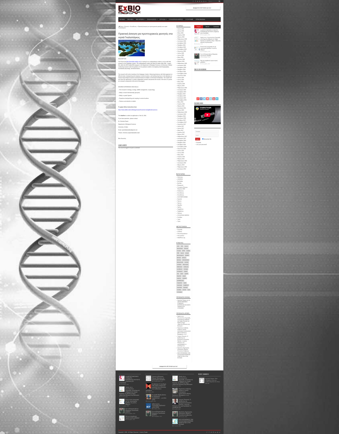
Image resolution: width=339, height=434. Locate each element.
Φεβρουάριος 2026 (182, 39)
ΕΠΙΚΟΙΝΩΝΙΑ (200, 19)
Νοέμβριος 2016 (181, 142)
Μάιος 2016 (180, 154)
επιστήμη (186, 269)
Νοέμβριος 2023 (181, 93)
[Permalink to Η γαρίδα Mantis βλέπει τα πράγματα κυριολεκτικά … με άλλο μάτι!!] (148, 399)
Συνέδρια (179, 217)
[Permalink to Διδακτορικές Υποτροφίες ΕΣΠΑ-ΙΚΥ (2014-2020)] (148, 408)
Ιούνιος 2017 (180, 128)
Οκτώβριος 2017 (181, 120)
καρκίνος (179, 278)
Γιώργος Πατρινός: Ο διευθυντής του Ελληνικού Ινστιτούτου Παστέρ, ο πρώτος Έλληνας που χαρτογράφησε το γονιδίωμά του (183, 341)
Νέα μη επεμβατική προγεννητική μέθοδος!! (132, 417)
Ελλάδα (188, 250)
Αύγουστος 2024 (181, 75)
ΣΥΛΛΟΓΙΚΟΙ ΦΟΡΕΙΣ (176, 19)
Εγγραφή (179, 229)
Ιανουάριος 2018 (181, 118)
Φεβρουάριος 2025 (182, 63)
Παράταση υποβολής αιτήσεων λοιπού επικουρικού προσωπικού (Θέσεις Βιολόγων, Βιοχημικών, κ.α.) (184, 331)
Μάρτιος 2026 (180, 37)
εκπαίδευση (179, 269)
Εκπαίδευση (180, 193)
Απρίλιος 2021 (181, 104)
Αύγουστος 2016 (181, 148)
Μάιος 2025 (180, 57)
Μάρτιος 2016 (180, 158)
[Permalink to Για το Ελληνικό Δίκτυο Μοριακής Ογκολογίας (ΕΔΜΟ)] (197, 58)
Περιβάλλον (180, 209)
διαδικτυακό (179, 266)
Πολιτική (179, 213)
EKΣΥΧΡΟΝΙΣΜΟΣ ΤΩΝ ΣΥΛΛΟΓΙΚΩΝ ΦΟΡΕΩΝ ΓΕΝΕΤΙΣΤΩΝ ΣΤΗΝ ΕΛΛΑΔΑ (186, 422)
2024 (178, 246)
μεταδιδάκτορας (180, 280)
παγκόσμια (179, 285)
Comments (216, 26)
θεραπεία (179, 276)
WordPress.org (181, 237)
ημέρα (181, 273)
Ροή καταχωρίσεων (182, 233)
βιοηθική (187, 255)
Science (186, 246)
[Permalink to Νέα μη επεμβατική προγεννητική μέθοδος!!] (197, 64)
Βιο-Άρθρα (140, 19)
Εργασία (162, 19)
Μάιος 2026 (180, 33)
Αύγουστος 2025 (181, 51)
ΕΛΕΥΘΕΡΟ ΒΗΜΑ (182, 197)
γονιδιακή (179, 264)
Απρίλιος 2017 (181, 132)
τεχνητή (184, 289)
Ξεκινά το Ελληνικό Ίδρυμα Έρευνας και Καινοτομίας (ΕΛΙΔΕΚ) (158, 378)
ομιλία (185, 282)
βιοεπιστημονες (180, 255)
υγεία (189, 289)
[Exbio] (129, 13)
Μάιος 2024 (180, 81)
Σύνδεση (179, 231)
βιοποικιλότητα (186, 259)
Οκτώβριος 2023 (181, 96)
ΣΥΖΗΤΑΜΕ (189, 19)
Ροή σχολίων (180, 235)
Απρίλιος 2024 (181, 83)
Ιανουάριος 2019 (181, 114)
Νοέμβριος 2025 (181, 45)
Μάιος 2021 (180, 102)
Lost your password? (201, 144)
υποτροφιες (179, 292)
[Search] (219, 1)
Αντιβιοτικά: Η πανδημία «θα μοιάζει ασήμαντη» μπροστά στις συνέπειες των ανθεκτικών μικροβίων (156, 387)
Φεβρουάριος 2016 (182, 160)
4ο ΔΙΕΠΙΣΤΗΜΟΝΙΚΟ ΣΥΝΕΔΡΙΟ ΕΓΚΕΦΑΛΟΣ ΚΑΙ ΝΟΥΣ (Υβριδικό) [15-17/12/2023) (209, 31)
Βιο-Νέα (130, 19)
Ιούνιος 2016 (180, 152)
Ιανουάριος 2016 (181, 162)
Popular (199, 26)
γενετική (186, 262)
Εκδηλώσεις (151, 19)
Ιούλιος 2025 (180, 53)
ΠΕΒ (178, 253)
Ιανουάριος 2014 (181, 169)
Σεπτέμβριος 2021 (182, 100)
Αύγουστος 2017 (181, 124)
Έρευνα (179, 201)
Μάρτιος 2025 (180, 61)
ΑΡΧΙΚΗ (122, 19)
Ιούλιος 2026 (180, 29)
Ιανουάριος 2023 (181, 98)
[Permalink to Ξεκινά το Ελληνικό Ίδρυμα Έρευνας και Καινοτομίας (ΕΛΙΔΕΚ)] (148, 380)
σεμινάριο (185, 287)
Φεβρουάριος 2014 (182, 167)
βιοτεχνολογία (180, 262)
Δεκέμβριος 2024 (181, 67)
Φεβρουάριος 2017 (182, 136)
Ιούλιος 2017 (180, 126)
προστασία (179, 287)
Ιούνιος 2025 (180, 55)
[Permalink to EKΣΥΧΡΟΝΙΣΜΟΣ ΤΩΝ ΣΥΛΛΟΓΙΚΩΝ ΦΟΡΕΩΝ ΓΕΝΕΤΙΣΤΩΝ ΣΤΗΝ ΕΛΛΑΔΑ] (175, 423)
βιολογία (179, 257)
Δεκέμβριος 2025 (181, 43)
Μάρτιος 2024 (180, 85)
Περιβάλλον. (180, 211)
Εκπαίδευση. (133, 26)
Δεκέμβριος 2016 (181, 140)
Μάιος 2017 (180, 130)
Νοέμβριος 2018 (181, 116)
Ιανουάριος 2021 (181, 108)
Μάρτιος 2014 (180, 165)
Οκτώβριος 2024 (181, 71)
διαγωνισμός (185, 264)
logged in (127, 147)
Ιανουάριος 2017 (181, 138)
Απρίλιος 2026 (181, 35)
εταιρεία (185, 271)
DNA (182, 246)
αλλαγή (187, 253)
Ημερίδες (179, 205)
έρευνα (182, 253)
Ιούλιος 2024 (180, 77)
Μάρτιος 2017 (180, 134)
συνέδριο (179, 289)
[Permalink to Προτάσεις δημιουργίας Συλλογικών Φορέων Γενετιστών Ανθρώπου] (175, 416)
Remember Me (207, 139)
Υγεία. (179, 221)
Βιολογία (186, 248)
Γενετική (179, 250)
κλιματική (184, 278)
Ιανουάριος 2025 (181, 65)
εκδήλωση (186, 266)
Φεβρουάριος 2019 (182, 112)
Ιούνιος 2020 (180, 110)
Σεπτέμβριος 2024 (182, 73)
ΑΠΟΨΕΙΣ (180, 179)
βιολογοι (184, 257)
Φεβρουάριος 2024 (182, 87)
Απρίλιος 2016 (181, 156)
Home (121, 26)
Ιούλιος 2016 (180, 150)
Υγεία (178, 219)
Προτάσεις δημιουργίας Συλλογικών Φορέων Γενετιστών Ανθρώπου (183, 349)
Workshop (180, 177)
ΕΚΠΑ (183, 250)
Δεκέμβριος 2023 (181, 91)
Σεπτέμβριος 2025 (182, 49)
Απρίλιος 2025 (181, 59)
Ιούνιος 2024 (180, 79)
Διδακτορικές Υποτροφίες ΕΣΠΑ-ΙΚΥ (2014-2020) (158, 405)
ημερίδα (186, 273)
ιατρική (184, 276)
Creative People (143, 432)
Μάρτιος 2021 (180, 106)
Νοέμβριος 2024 (181, 69)
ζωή (178, 273)
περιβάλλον (185, 285)
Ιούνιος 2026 (180, 31)
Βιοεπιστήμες (180, 248)
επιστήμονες (179, 271)
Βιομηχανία (180, 185)
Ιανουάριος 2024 (181, 89)
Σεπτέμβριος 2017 (182, 122)
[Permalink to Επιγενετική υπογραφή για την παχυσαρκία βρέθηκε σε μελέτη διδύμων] (197, 50)
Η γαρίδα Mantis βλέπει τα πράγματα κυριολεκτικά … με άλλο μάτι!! (159, 397)
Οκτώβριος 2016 (181, 144)
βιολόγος (179, 259)
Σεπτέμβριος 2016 (182, 146)
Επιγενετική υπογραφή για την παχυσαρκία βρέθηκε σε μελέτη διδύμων (208, 48)
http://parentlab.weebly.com (134, 61)
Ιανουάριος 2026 (181, 41)
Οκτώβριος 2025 (181, 47)
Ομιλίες (179, 207)
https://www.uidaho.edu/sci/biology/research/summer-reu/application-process (137, 109)
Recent (207, 26)
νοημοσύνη (179, 282)
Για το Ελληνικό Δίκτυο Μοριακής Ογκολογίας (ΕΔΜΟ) (131, 410)
